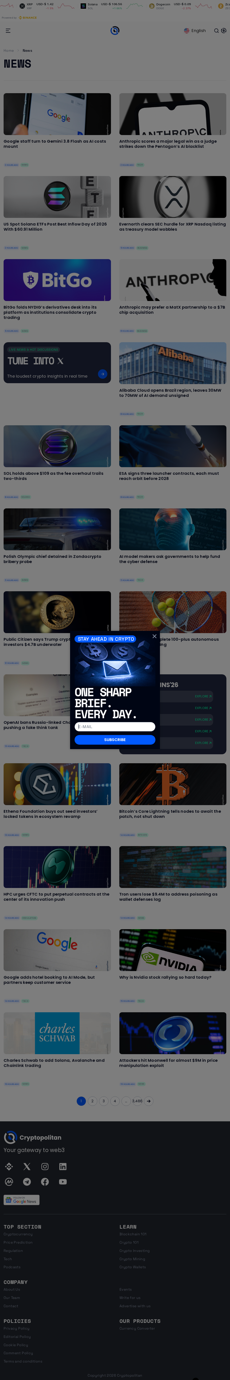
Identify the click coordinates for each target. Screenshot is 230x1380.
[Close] (154, 636)
